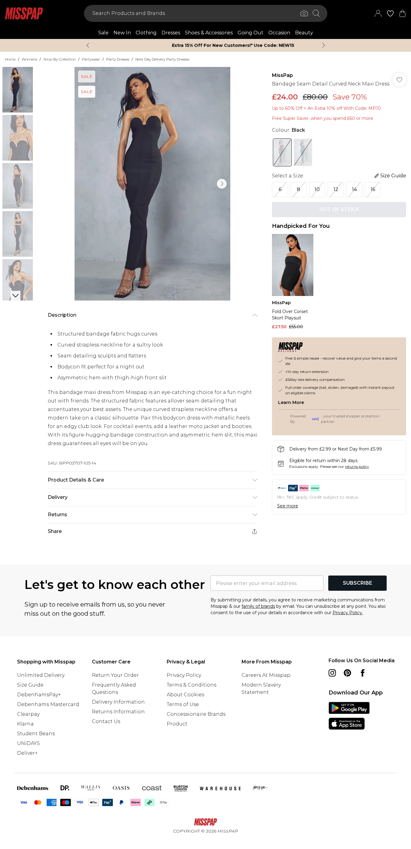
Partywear (91, 59)
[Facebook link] (362, 673)
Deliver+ (27, 753)
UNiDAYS (28, 743)
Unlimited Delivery (40, 675)
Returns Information (118, 712)
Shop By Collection (59, 59)
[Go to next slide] (222, 184)
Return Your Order (115, 675)
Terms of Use (183, 704)
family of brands (258, 606)
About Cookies (185, 695)
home (10, 59)
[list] (152, 184)
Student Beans (36, 733)
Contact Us (106, 721)
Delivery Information (118, 702)
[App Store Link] (349, 716)
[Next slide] (323, 45)
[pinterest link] (347, 673)
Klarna (25, 724)
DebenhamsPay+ (39, 695)
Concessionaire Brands (196, 714)
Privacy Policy (184, 675)
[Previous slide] (88, 45)
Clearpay (28, 714)
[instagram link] (332, 673)
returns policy (357, 466)
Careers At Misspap (266, 675)
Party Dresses (117, 59)
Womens (29, 59)
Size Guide (30, 685)
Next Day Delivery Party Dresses (162, 59)
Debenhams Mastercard (48, 704)
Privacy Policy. (348, 612)
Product (177, 724)
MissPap (282, 75)
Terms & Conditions (191, 685)
